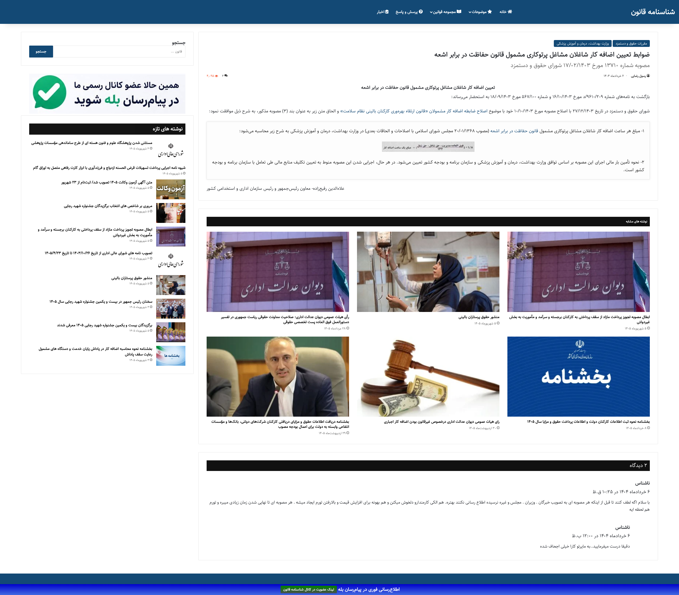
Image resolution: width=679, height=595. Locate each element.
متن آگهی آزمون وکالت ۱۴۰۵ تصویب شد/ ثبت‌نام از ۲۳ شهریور (106, 182)
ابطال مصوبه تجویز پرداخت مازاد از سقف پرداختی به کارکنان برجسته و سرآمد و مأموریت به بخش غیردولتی (579, 319)
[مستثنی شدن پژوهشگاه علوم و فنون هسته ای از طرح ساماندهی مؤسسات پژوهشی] (170, 150)
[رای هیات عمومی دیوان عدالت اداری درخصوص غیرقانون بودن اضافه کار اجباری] (428, 377)
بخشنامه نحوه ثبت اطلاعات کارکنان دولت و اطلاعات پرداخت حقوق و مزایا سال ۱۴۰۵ (588, 422)
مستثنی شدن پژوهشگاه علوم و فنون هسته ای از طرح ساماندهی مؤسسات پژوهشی (91, 143)
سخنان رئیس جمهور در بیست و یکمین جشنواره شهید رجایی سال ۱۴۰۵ (101, 302)
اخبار (381, 12)
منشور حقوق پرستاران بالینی (479, 317)
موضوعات (480, 12)
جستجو (178, 42)
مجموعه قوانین (445, 12)
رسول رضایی (638, 75)
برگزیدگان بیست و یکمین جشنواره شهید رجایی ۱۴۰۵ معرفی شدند (104, 325)
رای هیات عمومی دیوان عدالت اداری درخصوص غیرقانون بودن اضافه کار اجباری (441, 422)
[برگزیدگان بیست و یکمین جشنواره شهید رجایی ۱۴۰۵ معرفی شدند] (170, 332)
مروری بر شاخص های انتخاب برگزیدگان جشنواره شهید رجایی (108, 206)
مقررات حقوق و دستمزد (631, 43)
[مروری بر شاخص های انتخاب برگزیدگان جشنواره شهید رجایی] (170, 213)
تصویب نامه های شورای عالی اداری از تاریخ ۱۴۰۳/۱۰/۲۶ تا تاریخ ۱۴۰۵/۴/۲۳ (98, 253)
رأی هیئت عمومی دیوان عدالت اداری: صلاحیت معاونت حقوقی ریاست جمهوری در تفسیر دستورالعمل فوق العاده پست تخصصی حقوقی (285, 319)
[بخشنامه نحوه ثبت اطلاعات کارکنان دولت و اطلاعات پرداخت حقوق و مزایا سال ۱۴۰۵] (578, 377)
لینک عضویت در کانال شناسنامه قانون (308, 589)
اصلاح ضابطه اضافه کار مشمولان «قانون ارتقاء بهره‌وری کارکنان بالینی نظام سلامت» (414, 111)
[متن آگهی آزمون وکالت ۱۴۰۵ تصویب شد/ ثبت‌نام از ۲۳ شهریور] (170, 189)
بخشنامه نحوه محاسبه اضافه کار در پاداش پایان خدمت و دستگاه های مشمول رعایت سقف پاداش (95, 352)
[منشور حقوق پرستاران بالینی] (428, 272)
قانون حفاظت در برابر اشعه (514, 130)
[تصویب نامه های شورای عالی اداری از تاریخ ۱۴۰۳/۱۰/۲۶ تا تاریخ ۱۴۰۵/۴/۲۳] (170, 260)
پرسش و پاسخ (407, 12)
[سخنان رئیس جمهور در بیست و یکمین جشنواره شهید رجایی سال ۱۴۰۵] (170, 309)
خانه (504, 12)
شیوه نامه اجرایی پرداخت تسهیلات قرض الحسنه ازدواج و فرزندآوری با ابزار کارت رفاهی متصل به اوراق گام (109, 168)
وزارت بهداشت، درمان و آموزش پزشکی (583, 43)
